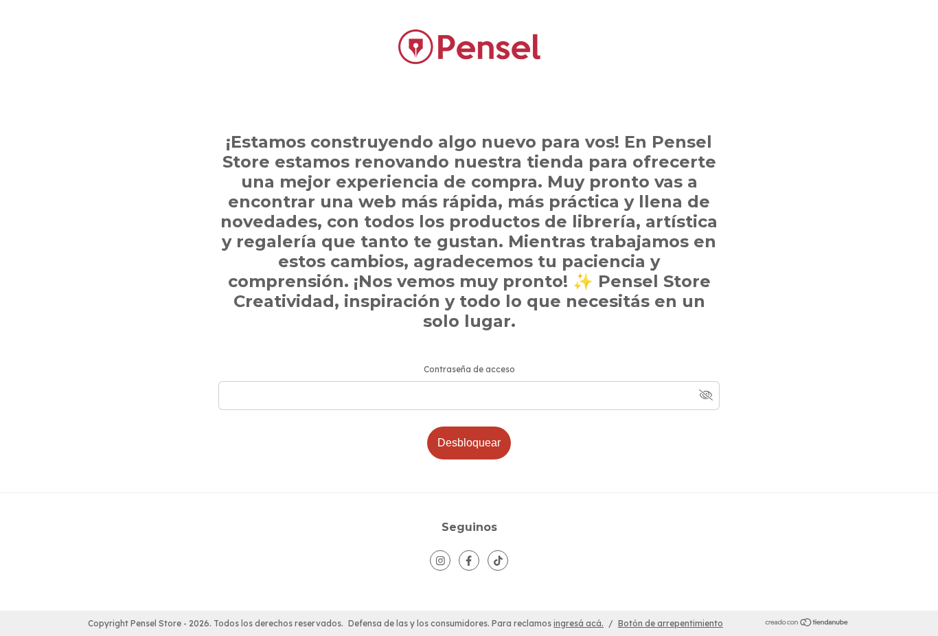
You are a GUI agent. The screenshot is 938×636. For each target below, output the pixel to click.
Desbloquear (469, 442)
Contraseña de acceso (469, 369)
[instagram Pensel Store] (440, 560)
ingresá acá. (578, 623)
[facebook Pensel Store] (469, 560)
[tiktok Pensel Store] (498, 560)
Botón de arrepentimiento (670, 623)
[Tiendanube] (807, 624)
